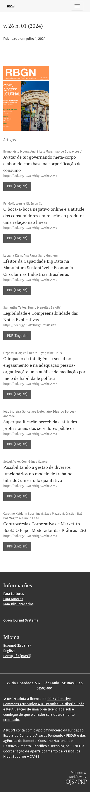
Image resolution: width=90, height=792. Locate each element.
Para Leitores (13, 594)
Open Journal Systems (20, 620)
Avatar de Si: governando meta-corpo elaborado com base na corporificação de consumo (42, 163)
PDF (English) (17, 186)
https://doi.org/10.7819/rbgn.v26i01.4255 (30, 536)
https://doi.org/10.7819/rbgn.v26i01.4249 (30, 228)
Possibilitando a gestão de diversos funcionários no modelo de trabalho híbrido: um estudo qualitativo (38, 473)
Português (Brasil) (17, 656)
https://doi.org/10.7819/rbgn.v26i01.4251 (30, 325)
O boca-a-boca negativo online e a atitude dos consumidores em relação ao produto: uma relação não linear (43, 215)
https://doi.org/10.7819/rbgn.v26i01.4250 (30, 280)
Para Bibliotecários (18, 604)
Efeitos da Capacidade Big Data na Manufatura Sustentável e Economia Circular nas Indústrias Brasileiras (38, 267)
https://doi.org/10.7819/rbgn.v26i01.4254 (30, 486)
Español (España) (17, 645)
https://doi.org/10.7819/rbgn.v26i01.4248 (30, 176)
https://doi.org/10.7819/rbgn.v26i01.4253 (30, 434)
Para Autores (13, 599)
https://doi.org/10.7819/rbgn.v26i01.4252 (30, 384)
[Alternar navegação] (77, 6)
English (9, 651)
